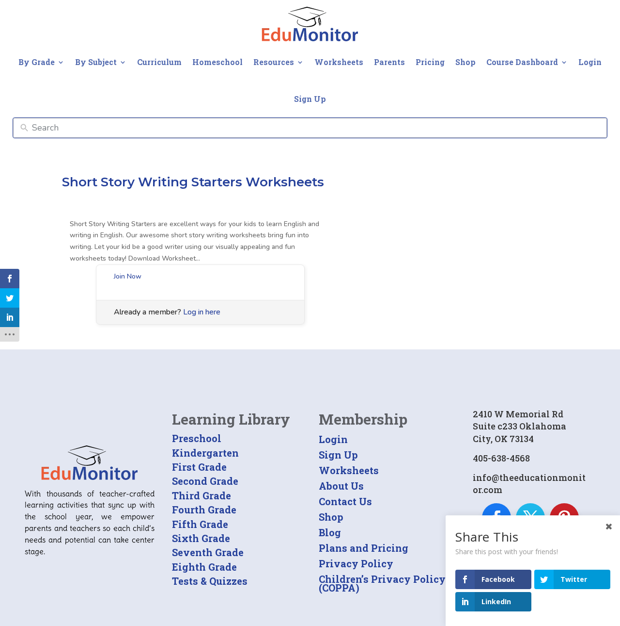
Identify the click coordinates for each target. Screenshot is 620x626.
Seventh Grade (208, 552)
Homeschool (217, 62)
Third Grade (201, 495)
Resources (273, 62)
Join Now (127, 276)
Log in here (201, 312)
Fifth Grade (200, 524)
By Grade (36, 62)
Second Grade (205, 481)
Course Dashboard (522, 62)
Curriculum (159, 62)
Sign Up (310, 99)
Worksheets (338, 62)
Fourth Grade (204, 509)
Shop (465, 62)
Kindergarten (205, 452)
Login (590, 62)
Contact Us (345, 501)
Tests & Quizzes (210, 581)
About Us (341, 485)
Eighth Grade (204, 566)
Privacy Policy (356, 563)
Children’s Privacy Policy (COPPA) (382, 583)
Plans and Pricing (363, 548)
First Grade (199, 467)
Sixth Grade (201, 538)
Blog (330, 532)
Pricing (430, 62)
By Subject (96, 62)
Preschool (196, 438)
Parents (389, 62)
